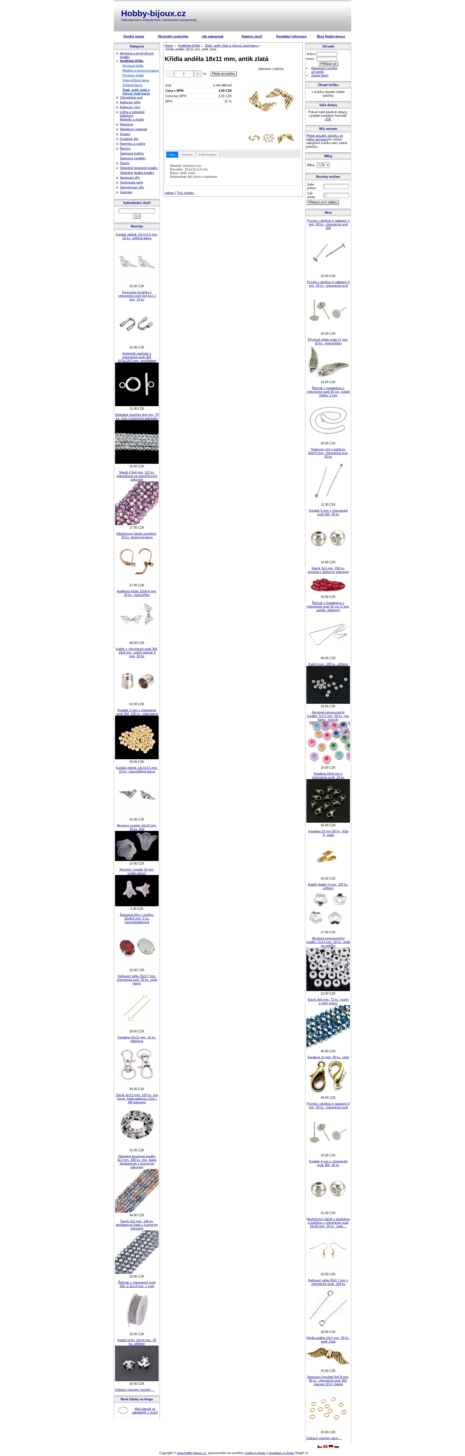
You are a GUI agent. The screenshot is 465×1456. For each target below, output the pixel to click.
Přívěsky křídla (133, 75)
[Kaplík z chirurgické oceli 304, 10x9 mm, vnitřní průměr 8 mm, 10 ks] (137, 700)
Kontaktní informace (291, 36)
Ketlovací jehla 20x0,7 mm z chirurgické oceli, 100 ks (328, 1282)
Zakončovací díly (132, 187)
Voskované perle (131, 182)
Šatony (125, 163)
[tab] (172, 155)
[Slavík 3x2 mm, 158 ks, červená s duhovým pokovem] (328, 593)
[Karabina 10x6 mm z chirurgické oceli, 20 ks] (328, 821)
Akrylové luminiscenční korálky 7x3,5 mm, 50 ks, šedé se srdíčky (328, 942)
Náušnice (126, 124)
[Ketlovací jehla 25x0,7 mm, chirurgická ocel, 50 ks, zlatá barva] (137, 1028)
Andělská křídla (131, 61)
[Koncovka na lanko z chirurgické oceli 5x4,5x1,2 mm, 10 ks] (137, 344)
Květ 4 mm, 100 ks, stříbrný (328, 664)
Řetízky (125, 148)
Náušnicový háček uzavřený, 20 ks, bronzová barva (136, 535)
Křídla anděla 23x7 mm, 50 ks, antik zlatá (328, 1339)
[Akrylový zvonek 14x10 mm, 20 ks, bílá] (137, 860)
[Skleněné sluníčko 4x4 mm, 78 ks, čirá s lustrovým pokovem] (137, 463)
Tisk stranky (185, 193)
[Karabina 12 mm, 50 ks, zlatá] (328, 1094)
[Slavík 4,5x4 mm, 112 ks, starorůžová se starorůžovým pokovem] (137, 524)
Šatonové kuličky (132, 153)
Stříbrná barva (132, 85)
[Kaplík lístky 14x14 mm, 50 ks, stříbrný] (137, 1380)
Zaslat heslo (319, 75)
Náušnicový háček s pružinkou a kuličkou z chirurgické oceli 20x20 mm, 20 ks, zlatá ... (328, 1222)
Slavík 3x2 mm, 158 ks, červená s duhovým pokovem (328, 570)
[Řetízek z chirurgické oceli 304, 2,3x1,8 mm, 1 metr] (137, 1330)
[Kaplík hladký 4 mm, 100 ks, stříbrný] (328, 928)
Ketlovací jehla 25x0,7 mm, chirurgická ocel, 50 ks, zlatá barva (137, 979)
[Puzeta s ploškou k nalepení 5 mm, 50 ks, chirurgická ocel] (328, 1152)
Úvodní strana (133, 36)
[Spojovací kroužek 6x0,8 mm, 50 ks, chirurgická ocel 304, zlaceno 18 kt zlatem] (328, 1428)
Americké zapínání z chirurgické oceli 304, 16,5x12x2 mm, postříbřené (137, 357)
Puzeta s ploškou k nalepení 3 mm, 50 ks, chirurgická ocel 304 (328, 224)
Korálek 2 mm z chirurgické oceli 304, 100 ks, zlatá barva (137, 712)
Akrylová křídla (132, 66)
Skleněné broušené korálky (139, 168)
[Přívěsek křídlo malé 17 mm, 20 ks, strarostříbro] (328, 378)
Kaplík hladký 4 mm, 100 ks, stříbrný (328, 886)
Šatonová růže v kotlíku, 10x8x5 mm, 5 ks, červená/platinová (137, 918)
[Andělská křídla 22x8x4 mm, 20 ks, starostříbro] (137, 639)
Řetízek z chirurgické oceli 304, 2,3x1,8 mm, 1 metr (136, 1284)
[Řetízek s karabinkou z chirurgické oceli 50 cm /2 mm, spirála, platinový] (328, 654)
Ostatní (125, 134)
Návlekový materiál (133, 129)
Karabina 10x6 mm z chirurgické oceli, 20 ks (328, 775)
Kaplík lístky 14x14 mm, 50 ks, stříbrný (136, 1342)
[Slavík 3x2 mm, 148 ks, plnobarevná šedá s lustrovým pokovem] (137, 1273)
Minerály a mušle (132, 119)
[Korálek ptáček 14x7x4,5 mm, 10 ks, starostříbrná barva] (137, 816)
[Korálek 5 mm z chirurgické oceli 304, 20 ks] (328, 558)
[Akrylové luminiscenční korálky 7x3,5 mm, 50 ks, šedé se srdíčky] (328, 990)
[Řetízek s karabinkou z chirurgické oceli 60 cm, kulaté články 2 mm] (328, 439)
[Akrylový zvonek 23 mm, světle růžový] (137, 905)
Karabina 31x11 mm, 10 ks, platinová (137, 1039)
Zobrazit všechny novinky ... (135, 1390)
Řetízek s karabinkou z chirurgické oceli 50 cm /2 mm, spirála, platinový (328, 606)
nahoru (169, 193)
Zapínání (126, 192)
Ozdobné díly (129, 139)
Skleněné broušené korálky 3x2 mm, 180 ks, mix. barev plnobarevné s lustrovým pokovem (137, 1161)
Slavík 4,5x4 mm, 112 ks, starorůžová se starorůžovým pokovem (136, 476)
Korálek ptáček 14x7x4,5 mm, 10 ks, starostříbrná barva (137, 769)
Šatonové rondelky (133, 158)
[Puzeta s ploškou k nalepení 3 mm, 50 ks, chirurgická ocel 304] (328, 272)
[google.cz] (325, 1447)
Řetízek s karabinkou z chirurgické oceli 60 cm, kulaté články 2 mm (328, 391)
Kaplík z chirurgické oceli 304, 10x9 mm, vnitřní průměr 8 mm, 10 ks (137, 652)
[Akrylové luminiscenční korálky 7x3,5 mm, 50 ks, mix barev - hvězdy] (328, 764)
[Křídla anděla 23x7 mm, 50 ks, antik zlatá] (328, 1367)
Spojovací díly (130, 177)
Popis (172, 154)
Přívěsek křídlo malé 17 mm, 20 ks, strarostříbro (328, 341)
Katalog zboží (252, 36)
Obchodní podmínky (173, 36)
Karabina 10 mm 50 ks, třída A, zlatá (328, 833)
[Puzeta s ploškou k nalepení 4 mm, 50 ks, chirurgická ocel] (328, 330)
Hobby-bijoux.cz (153, 13)
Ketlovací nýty (130, 107)
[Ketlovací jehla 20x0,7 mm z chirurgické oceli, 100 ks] (328, 1328)
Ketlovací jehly (130, 102)
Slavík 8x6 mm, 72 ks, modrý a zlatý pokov (328, 1001)
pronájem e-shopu (281, 1453)
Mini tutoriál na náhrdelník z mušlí (145, 1410)
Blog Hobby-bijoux (331, 36)
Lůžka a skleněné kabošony (132, 113)
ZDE (328, 119)
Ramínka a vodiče (132, 144)
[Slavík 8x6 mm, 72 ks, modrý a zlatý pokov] (328, 1047)
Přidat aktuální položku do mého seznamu (324, 137)
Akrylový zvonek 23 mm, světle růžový (137, 871)
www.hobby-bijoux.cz (191, 1453)
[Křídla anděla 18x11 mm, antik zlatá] (271, 100)
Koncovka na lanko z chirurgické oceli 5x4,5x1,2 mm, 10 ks (137, 295)
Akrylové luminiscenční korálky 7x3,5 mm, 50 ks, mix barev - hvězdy (328, 716)
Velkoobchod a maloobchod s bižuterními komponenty (159, 20)
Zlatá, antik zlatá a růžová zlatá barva (136, 91)
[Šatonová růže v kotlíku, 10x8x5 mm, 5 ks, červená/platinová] (137, 966)
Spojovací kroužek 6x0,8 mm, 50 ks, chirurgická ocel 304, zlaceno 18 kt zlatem (328, 1380)
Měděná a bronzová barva (140, 70)
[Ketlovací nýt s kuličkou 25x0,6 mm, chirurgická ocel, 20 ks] (328, 501)
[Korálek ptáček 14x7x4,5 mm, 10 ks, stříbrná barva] (137, 282)
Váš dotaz (187, 154)
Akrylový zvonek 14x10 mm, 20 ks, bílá (137, 827)
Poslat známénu (208, 154)
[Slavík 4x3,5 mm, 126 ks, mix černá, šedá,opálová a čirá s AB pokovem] (137, 1146)
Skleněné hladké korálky (137, 173)
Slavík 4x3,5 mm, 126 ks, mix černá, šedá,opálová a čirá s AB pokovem (137, 1098)
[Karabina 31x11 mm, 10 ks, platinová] (137, 1085)
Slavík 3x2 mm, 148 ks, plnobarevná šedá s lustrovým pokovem (137, 1224)
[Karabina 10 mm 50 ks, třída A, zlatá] (328, 875)
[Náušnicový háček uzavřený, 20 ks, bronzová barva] (137, 581)
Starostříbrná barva (135, 80)
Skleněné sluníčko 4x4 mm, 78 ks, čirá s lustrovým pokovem (137, 416)
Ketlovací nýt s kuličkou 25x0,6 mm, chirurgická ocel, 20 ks (328, 453)
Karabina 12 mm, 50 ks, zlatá (328, 1057)
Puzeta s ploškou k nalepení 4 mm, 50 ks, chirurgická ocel (328, 283)
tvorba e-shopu (255, 1453)
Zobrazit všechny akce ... (324, 1438)
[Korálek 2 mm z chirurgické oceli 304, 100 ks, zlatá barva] (137, 758)
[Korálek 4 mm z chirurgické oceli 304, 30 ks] (328, 1209)
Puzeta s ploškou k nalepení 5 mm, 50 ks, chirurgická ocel (328, 1105)
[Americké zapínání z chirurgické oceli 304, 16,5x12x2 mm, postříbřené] (137, 405)
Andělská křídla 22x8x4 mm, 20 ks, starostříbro (137, 593)
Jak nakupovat (212, 36)
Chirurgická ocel (131, 97)
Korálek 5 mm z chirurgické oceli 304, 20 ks (328, 512)
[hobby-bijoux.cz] (320, 1447)
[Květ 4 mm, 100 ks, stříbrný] (328, 703)
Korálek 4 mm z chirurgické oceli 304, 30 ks (328, 1163)
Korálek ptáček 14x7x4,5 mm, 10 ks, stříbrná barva (137, 236)
